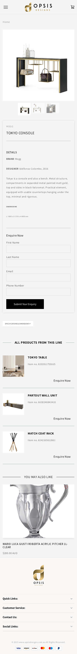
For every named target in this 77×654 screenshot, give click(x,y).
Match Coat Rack (41, 433)
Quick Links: (10, 598)
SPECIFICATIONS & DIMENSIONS (17, 324)
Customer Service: (14, 608)
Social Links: (10, 626)
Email (9, 271)
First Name (12, 242)
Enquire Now (62, 381)
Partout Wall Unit (42, 395)
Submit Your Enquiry (25, 304)
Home (6, 22)
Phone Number (15, 285)
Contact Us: (10, 617)
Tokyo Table (37, 357)
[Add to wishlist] (66, 487)
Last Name (12, 257)
